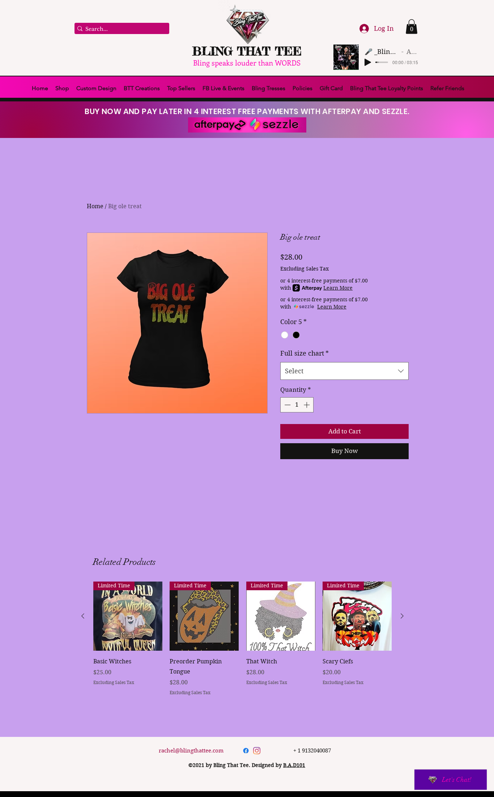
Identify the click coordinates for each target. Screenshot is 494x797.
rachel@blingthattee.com (191, 750)
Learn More (338, 288)
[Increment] (307, 405)
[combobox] (344, 371)
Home (95, 206)
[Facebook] (246, 750)
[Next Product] (402, 616)
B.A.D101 (294, 765)
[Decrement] (286, 405)
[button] (411, 26)
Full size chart (304, 353)
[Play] (368, 62)
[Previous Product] (82, 616)
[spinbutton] (297, 405)
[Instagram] (256, 750)
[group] (242, 638)
